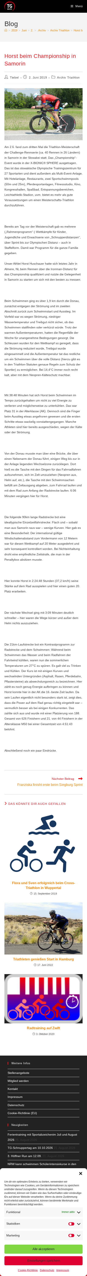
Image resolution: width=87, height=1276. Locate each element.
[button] (81, 1173)
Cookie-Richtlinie (28, 1270)
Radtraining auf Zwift (43, 1028)
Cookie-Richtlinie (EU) (22, 1113)
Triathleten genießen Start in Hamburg (43, 959)
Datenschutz (47, 1270)
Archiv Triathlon (68, 77)
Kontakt (13, 1089)
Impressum (62, 1270)
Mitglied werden (18, 1081)
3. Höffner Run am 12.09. (25, 1156)
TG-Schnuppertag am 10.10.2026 (30, 1147)
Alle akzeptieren (43, 1249)
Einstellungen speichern (43, 1260)
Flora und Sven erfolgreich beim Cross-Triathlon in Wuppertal (43, 885)
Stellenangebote (18, 1073)
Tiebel (14, 77)
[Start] (5, 30)
